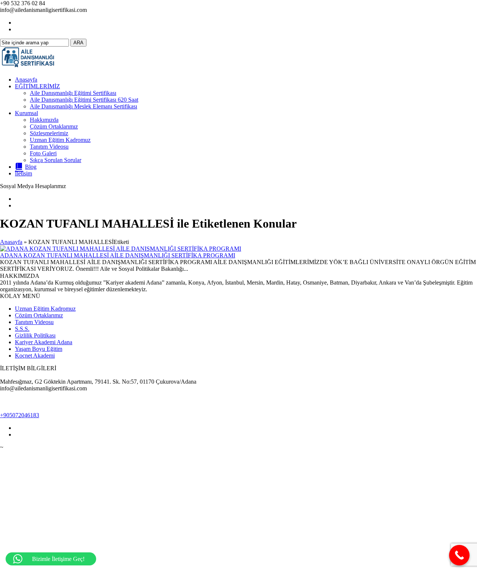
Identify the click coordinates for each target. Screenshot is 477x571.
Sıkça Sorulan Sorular (55, 160)
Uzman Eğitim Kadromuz (60, 140)
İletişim (23, 173)
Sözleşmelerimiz (49, 133)
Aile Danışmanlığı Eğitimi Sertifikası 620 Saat (84, 99)
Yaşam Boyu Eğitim (38, 349)
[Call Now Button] (459, 555)
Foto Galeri (43, 153)
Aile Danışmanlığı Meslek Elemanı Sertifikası (83, 106)
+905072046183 (19, 415)
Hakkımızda (44, 120)
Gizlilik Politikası (35, 335)
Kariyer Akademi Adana (43, 342)
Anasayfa (26, 79)
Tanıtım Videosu (49, 146)
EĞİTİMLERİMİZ (37, 86)
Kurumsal (26, 113)
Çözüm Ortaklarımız (54, 126)
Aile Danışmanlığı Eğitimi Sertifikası (73, 93)
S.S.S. (22, 329)
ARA (78, 42)
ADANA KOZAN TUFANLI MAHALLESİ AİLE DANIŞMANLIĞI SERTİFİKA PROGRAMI (117, 255)
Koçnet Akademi (35, 355)
